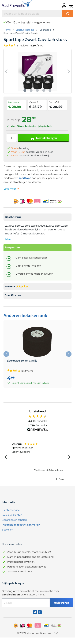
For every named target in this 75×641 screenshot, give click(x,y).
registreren (61, 602)
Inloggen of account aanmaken (21, 524)
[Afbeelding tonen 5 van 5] (50, 90)
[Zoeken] (67, 13)
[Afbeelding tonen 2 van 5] (31, 90)
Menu (70, 6)
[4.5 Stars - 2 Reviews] (22, 286)
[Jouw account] (63, 4)
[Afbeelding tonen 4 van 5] (43, 90)
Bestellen (7, 529)
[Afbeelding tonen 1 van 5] (25, 90)
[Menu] (70, 4)
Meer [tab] (8, 239)
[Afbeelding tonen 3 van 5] (37, 90)
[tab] (37, 217)
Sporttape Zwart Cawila (22, 360)
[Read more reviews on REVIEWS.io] (37, 430)
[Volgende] (68, 71)
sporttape (25, 178)
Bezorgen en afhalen (14, 519)
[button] (6, 457)
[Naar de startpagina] (17, 4)
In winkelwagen (46, 137)
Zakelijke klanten (12, 515)
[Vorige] (6, 71)
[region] (37, 457)
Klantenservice (11, 510)
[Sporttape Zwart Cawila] (37, 341)
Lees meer (10, 188)
